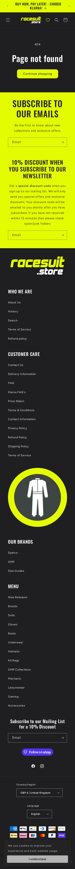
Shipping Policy (18, 446)
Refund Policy (17, 437)
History (13, 311)
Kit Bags (13, 660)
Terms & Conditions (21, 410)
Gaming (13, 696)
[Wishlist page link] (48, 20)
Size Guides (16, 571)
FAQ (11, 383)
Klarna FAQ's (17, 392)
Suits (11, 615)
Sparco (13, 552)
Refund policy (17, 338)
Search (13, 320)
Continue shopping (37, 74)
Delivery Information (22, 374)
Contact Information (22, 419)
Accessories (16, 705)
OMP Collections (19, 669)
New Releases (17, 597)
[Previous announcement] (7, 6)
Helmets (14, 651)
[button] (8, 20)
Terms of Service (19, 329)
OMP (11, 562)
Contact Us (15, 365)
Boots (12, 633)
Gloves (13, 624)
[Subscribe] (62, 142)
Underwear (15, 642)
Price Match (16, 401)
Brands (13, 606)
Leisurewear (16, 687)
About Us (14, 302)
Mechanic (14, 678)
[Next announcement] (69, 6)
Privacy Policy (17, 428)
